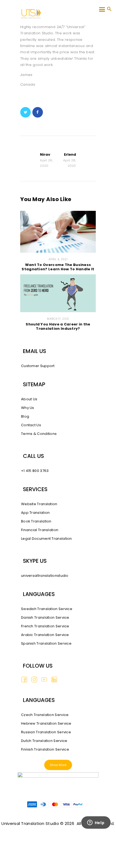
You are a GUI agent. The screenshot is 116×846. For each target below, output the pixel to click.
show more (58, 765)
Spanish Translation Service (46, 643)
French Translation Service (45, 626)
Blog (25, 416)
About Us (29, 399)
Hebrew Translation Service (46, 723)
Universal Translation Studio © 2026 (37, 823)
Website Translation (39, 504)
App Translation (35, 512)
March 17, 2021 (58, 319)
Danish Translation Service (45, 617)
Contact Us (31, 425)
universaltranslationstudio (45, 575)
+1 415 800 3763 (35, 470)
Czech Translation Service (45, 714)
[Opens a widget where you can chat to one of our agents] (96, 829)
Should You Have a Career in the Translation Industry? (58, 326)
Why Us (27, 407)
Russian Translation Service (46, 732)
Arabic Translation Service (45, 634)
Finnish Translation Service (45, 749)
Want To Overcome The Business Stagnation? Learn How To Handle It (58, 267)
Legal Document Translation (46, 538)
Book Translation (36, 521)
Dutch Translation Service (44, 740)
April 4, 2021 (58, 259)
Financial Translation (39, 529)
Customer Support (38, 365)
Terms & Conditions (39, 433)
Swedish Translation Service (46, 608)
